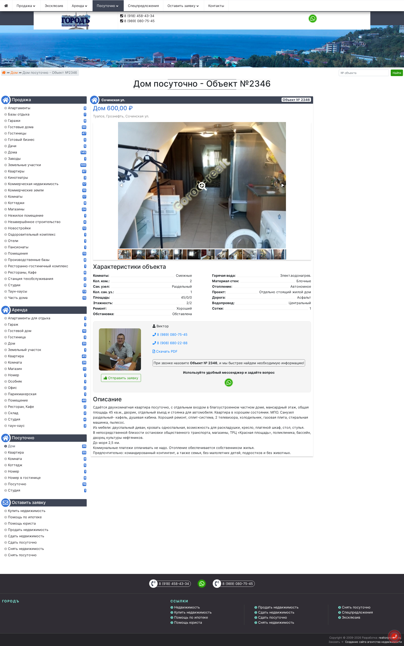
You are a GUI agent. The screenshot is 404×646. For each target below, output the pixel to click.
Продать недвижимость (278, 607)
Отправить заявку (122, 378)
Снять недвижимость (276, 622)
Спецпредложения (143, 6)
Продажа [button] (25, 6)
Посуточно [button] (106, 6)
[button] (201, 183)
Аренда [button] (78, 6)
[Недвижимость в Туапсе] (4, 72)
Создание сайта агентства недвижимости (373, 641)
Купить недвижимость (193, 612)
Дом (14, 72)
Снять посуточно (356, 607)
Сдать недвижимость (276, 612)
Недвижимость (187, 607)
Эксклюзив (54, 6)
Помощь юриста (188, 622)
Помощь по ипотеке (191, 617)
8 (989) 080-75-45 (139, 21)
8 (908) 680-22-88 (171, 343)
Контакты (216, 6)
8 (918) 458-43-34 (139, 16)
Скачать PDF (166, 351)
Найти (397, 73)
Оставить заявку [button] (182, 6)
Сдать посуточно (272, 617)
